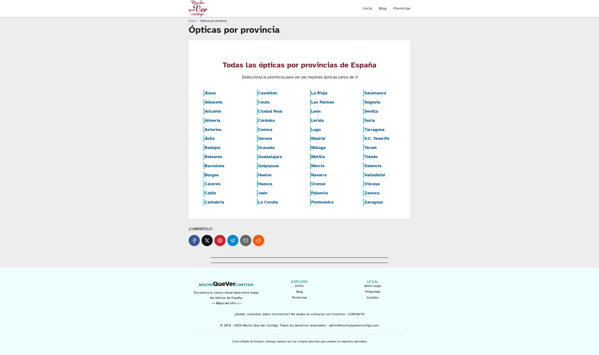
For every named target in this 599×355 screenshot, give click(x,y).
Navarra (319, 175)
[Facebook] (194, 240)
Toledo (371, 156)
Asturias (213, 129)
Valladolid (375, 175)
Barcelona (214, 165)
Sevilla (371, 111)
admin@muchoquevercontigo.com (354, 325)
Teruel (371, 147)
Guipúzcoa (268, 165)
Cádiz (210, 193)
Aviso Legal (372, 286)
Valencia (373, 165)
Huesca (265, 183)
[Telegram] (232, 240)
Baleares (213, 156)
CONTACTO (356, 314)
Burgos (212, 175)
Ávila (210, 138)
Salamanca (375, 93)
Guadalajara (270, 156)
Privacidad (372, 292)
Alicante (213, 111)
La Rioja (319, 93)
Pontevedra (322, 202)
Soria (370, 120)
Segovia (372, 102)
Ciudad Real (270, 111)
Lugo (316, 129)
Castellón (267, 93)
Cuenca (265, 129)
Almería (212, 120)
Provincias (402, 8)
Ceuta (264, 102)
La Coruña (268, 202)
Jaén (262, 193)
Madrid (318, 138)
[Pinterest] (220, 240)
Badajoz (212, 147)
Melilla (318, 156)
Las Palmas (322, 102)
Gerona (265, 138)
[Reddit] (258, 240)
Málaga (318, 147)
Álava (210, 93)
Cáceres (213, 183)
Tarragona (374, 129)
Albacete (213, 102)
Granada (266, 147)
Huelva (264, 175)
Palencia (319, 193)
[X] (207, 240)
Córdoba (266, 120)
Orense (318, 183)
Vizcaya (372, 183)
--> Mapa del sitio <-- (226, 303)
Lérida (317, 120)
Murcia (318, 165)
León (316, 111)
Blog (383, 8)
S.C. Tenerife (377, 138)
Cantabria (214, 202)
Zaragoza (374, 202)
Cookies (373, 298)
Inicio (367, 8)
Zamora (372, 193)
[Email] (245, 240)
